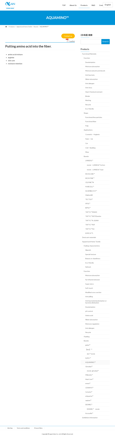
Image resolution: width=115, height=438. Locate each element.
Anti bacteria (89, 75)
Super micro (89, 284)
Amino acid (89, 315)
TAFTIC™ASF (90, 225)
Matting (88, 100)
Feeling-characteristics (92, 246)
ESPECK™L (89, 233)
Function (87, 58)
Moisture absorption (92, 66)
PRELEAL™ (89, 375)
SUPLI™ (88, 358)
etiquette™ (89, 396)
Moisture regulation (92, 324)
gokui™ (87, 345)
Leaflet (72, 41)
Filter (87, 152)
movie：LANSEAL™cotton (96, 165)
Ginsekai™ (89, 366)
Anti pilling (89, 296)
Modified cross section (93, 292)
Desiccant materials (89, 237)
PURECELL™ (89, 187)
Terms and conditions (23, 428)
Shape (86, 113)
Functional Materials (89, 54)
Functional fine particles (93, 117)
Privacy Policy (38, 428)
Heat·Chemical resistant (93, 92)
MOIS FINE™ (89, 178)
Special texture (90, 254)
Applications (88, 130)
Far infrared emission (92, 280)
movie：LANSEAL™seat (95, 169)
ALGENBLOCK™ (91, 191)
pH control (89, 311)
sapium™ (88, 400)
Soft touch (89, 288)
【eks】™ (88, 349)
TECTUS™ (89, 199)
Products (85, 49)
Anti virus (88, 88)
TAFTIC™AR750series (93, 216)
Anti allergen (89, 83)
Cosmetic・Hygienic (92, 134)
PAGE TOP (110, 423)
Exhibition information (90, 418)
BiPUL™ (88, 208)
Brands (86, 156)
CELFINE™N (89, 182)
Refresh (88, 267)
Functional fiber (90, 121)
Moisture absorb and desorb (95, 71)
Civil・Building (90, 148)
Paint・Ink (89, 139)
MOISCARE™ (90, 174)
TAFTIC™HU (89, 229)
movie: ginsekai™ (93, 371)
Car (86, 143)
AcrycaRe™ (89, 413)
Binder (87, 96)
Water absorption (91, 79)
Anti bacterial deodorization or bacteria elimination (96, 302)
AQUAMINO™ (90, 362)
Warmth (88, 250)
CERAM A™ (89, 387)
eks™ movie (91, 354)
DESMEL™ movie (93, 409)
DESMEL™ (88, 404)
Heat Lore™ (89, 379)
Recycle (88, 104)
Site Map (9, 428)
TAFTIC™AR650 (91, 212)
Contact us (68, 36)
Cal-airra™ (88, 392)
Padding (87, 336)
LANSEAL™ (89, 160)
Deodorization (90, 62)
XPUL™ (87, 203)
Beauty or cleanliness (92, 258)
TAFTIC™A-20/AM (91, 220)
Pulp (86, 126)
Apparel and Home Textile (91, 241)
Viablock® (89, 195)
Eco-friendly (89, 109)
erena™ (87, 383)
